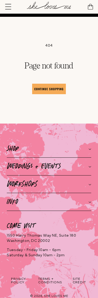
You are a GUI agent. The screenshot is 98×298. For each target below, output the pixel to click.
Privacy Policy (18, 280)
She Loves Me (56, 295)
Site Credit (79, 280)
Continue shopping (49, 89)
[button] (9, 7)
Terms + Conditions (50, 280)
